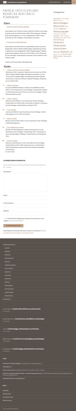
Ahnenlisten (57, 18)
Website (6, 211)
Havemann (56, 34)
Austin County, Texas (9, 370)
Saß (71, 52)
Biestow (7, 248)
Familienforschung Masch (17, 2)
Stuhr (59, 54)
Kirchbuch (66, 36)
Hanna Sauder (61, 31)
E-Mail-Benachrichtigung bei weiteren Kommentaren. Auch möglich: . (23, 220)
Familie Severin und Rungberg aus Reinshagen (28, 339)
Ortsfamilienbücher (54, 2)
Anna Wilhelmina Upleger (15, 127)
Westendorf (67, 56)
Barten (60, 20)
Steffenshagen (9, 289)
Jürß (61, 36)
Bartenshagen (60, 22)
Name (5, 195)
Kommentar (7, 171)
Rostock (64, 51)
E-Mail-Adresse (8, 203)
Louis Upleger (11, 109)
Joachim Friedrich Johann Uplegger (18, 26)
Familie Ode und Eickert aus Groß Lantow (27, 309)
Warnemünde (58, 56)
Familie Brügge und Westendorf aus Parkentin (23, 329)
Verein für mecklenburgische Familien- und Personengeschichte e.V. (22, 373)
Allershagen (65, 18)
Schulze (55, 54)
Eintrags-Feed (7, 394)
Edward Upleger (12, 140)
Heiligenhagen (9, 258)
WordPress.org (7, 400)
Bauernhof (58, 26)
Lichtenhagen (9, 268)
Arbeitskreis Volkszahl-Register (12, 363)
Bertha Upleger (12, 118)
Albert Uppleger (12, 98)
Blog (66, 26)
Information (66, 2)
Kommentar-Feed (8, 397)
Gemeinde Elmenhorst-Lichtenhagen (13, 378)
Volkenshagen (9, 292)
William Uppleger (12, 85)
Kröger (64, 37)
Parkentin (58, 42)
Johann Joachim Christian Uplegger (18, 70)
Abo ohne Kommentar (16, 221)
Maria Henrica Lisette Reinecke (17, 42)
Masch (69, 37)
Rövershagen (9, 285)
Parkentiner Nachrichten (59, 47)
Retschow (8, 278)
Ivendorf (56, 36)
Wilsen (55, 58)
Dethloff (55, 29)
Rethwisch (8, 275)
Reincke (56, 52)
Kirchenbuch (57, 37)
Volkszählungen (66, 54)
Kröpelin (7, 261)
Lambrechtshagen (10, 265)
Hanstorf (7, 255)
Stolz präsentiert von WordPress (10, 408)
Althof (55, 20)
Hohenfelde (63, 34)
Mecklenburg (58, 40)
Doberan (62, 28)
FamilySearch (7, 367)
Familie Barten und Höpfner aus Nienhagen (29, 319)
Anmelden (6, 390)
